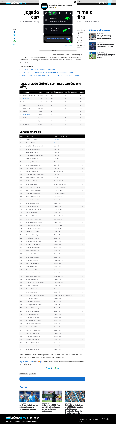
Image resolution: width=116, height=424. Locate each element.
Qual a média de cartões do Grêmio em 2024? (38, 69)
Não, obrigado (69, 45)
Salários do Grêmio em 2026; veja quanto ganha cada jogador (29, 407)
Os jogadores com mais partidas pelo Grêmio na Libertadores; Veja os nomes (50, 75)
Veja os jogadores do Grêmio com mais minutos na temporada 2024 (47, 72)
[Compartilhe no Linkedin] (14, 38)
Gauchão (56, 139)
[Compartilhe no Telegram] (14, 44)
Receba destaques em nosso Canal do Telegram (52, 379)
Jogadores (32, 374)
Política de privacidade (29, 421)
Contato (17, 421)
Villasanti (26, 99)
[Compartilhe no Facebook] (14, 32)
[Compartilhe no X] (14, 35)
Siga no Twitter (31, 418)
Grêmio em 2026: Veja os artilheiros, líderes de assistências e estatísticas (51, 408)
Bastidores (23, 374)
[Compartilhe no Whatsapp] (14, 41)
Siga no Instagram (38, 418)
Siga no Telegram (35, 418)
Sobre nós (8, 421)
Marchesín (26, 114)
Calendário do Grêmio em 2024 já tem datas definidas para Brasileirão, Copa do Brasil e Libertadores (74, 409)
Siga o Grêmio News (26, 362)
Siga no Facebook (28, 418)
